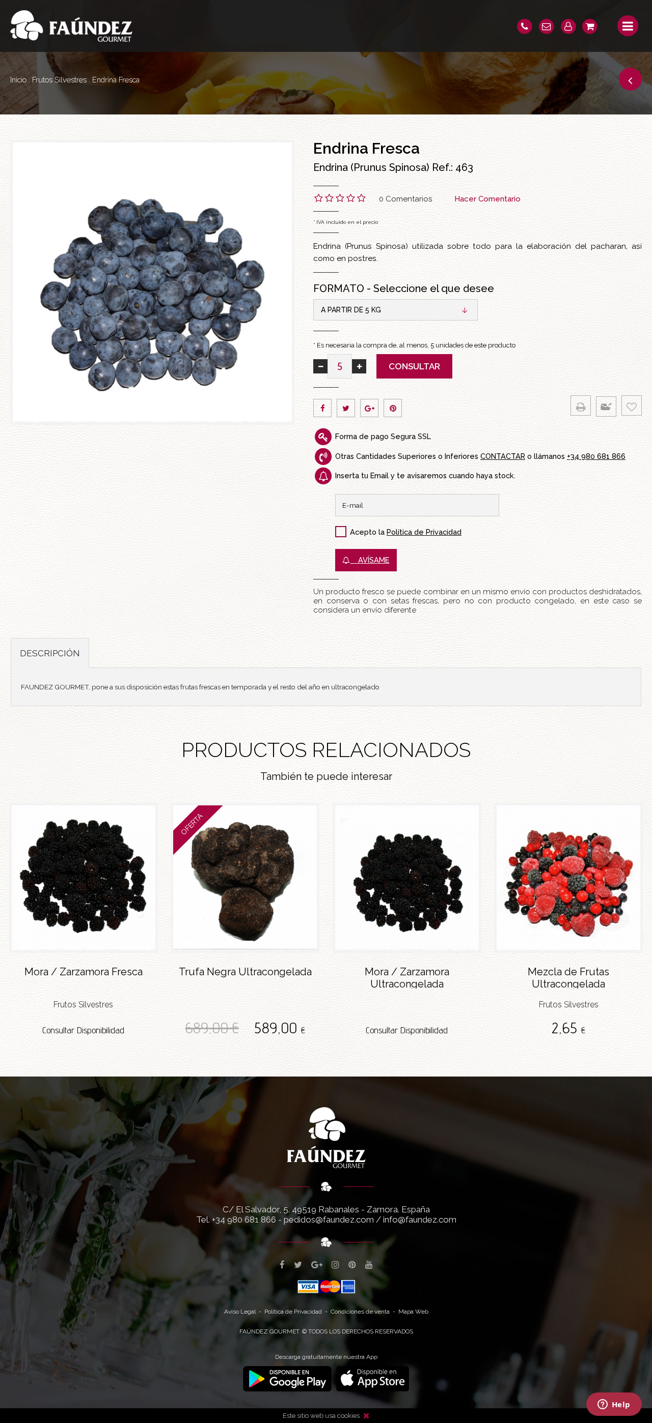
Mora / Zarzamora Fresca (83, 972)
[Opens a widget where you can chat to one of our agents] (614, 1405)
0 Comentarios (405, 199)
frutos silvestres (59, 79)
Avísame (369, 560)
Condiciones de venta (360, 1311)
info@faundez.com (419, 1219)
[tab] (50, 653)
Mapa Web (413, 1311)
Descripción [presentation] (50, 653)
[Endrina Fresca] (152, 282)
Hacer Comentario (487, 199)
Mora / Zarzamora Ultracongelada (407, 977)
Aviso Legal (240, 1311)
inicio (18, 79)
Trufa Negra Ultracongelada (245, 972)
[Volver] (630, 79)
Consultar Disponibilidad (83, 1030)
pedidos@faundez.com (329, 1219)
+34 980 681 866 (596, 456)
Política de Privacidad (424, 532)
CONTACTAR (502, 456)
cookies (348, 1415)
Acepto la (367, 532)
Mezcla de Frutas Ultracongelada (568, 977)
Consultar (414, 366)
